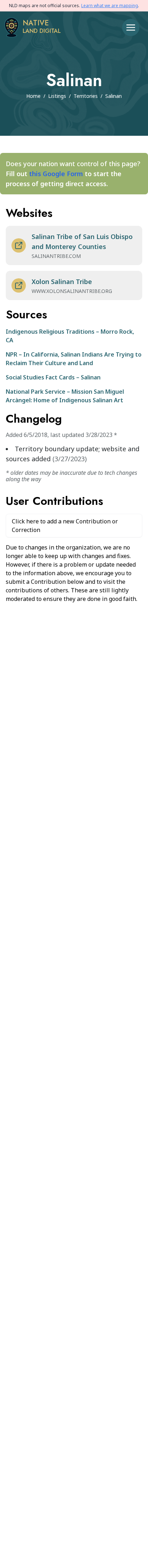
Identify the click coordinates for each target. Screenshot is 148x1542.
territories (86, 96)
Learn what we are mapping (109, 6)
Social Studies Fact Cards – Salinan (53, 377)
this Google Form (56, 173)
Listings (57, 96)
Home (33, 96)
